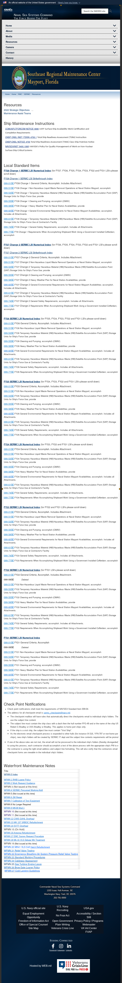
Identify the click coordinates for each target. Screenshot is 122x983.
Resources (11, 41)
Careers (10, 47)
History (10, 57)
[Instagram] (61, 947)
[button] (69, 2)
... (32, 110)
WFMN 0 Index (11, 774)
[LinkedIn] (69, 947)
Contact (10, 52)
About (9, 31)
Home (9, 25)
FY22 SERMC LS (22, 570)
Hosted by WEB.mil (41, 965)
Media (9, 36)
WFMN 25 (23, 864)
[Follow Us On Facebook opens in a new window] (53, 947)
